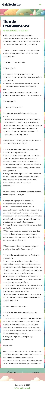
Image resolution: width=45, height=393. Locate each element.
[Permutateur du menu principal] (40, 4)
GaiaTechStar (11, 4)
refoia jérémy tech (22, 388)
